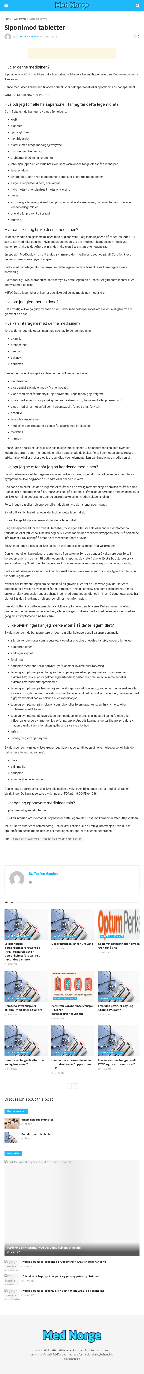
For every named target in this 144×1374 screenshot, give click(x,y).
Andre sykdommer (38, 19)
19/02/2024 (11, 1015)
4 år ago (27, 1124)
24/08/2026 (28, 1295)
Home (7, 19)
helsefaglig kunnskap (26, 839)
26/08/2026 (14, 1252)
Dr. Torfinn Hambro (27, 36)
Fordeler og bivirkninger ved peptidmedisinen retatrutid (44, 1247)
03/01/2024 (105, 1015)
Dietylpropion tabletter (36, 1134)
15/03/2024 (11, 964)
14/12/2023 (105, 1069)
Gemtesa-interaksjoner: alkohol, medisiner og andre (23, 1008)
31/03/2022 (50, 36)
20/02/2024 (105, 953)
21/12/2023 (11, 1069)
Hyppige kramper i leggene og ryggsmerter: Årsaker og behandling (63, 1261)
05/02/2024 (58, 1019)
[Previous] (69, 1086)
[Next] (75, 1086)
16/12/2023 (58, 1073)
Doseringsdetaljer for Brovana (72, 944)
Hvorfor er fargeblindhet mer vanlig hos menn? (24, 1062)
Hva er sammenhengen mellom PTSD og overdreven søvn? (119, 1062)
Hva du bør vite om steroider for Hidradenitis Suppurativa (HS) (71, 1064)
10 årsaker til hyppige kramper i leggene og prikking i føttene (60, 1276)
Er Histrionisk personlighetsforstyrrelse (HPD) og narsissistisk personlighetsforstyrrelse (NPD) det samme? (22, 951)
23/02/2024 (58, 949)
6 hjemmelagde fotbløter (37, 1119)
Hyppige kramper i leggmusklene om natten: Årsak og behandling (62, 1290)
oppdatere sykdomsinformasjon (62, 839)
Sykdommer (20, 19)
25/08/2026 (28, 1266)
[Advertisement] (72, 53)
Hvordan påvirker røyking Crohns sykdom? (116, 1008)
